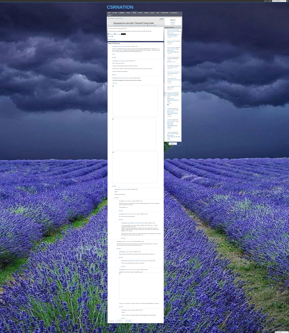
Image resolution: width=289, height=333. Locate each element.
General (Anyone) (141, 25)
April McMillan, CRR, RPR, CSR (135, 223)
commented (176, 65)
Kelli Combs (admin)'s (172, 31)
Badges (162, 330)
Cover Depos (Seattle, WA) (173, 52)
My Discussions (119, 18)
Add (162, 18)
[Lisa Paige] (110, 26)
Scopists (176, 67)
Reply (114, 57)
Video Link (114, 83)
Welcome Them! (172, 61)
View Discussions (152, 25)
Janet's (169, 67)
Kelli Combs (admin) (123, 78)
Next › (130, 321)
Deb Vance (170, 72)
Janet (126, 251)
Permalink (113, 46)
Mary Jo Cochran (127, 241)
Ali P (168, 86)
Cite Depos (170, 92)
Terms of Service (178, 330)
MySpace (112, 34)
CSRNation (120, 7)
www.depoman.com (119, 50)
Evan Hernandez (171, 47)
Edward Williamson (171, 78)
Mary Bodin (170, 65)
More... (173, 143)
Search (287, 1)
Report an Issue (169, 330)
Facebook (118, 34)
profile (171, 42)
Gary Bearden (122, 46)
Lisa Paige (120, 25)
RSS (109, 324)
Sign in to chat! (278, 332)
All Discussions (111, 18)
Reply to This (111, 39)
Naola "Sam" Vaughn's (172, 95)
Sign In (269, 1)
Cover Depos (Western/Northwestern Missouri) (172, 126)
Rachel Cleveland (171, 30)
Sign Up (266, 1)
